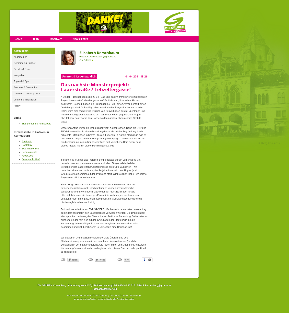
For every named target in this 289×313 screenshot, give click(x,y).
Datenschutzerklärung (104, 289)
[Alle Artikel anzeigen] (68, 58)
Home (18, 39)
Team (36, 39)
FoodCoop (27, 155)
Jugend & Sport (22, 81)
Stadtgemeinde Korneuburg (36, 123)
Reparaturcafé (29, 152)
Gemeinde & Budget (24, 63)
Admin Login (135, 295)
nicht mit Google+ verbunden (120, 260)
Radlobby (27, 145)
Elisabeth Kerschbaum (99, 52)
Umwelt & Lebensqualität (27, 93)
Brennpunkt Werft (31, 159)
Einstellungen (150, 259)
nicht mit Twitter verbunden (90, 260)
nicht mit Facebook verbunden (63, 260)
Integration (19, 75)
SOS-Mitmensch (30, 148)
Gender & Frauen (23, 69)
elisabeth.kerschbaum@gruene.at (97, 56)
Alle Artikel (85, 60)
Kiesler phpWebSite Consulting (120, 299)
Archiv (17, 105)
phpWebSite (91, 299)
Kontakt (56, 39)
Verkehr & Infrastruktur (25, 99)
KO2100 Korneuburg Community (105, 295)
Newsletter (80, 39)
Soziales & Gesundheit (26, 87)
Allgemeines (20, 57)
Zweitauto (27, 141)
